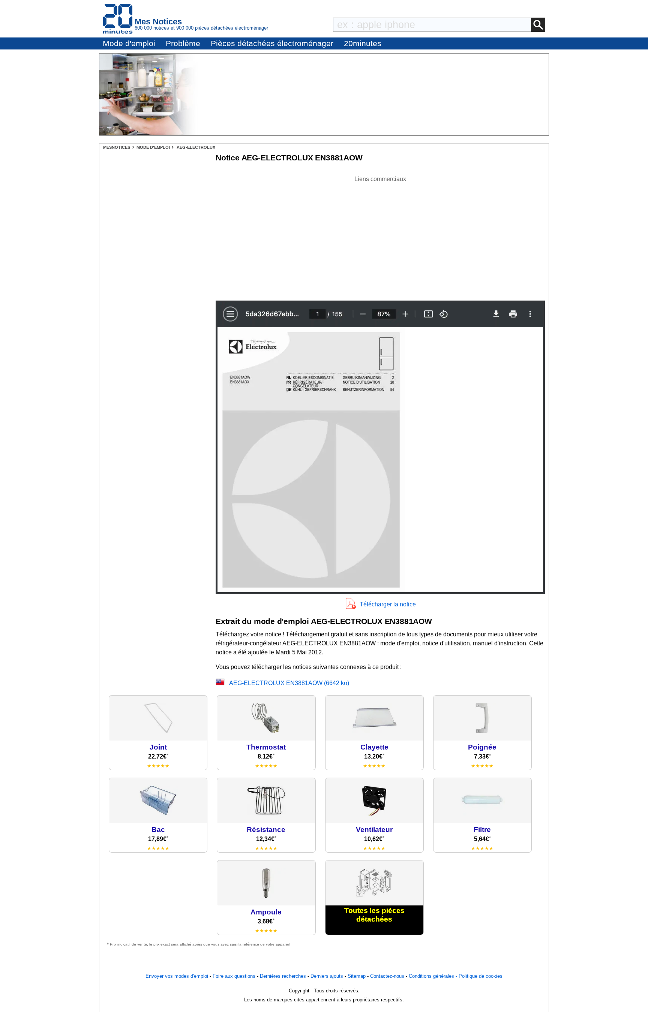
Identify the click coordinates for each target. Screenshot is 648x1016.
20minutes (362, 43)
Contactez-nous (387, 976)
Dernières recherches (283, 976)
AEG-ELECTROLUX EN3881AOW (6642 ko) (289, 683)
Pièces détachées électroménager (272, 43)
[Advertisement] (380, 236)
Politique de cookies (480, 976)
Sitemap (357, 976)
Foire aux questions (234, 976)
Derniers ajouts (326, 976)
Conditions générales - (434, 976)
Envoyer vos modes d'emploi (177, 976)
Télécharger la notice (388, 604)
